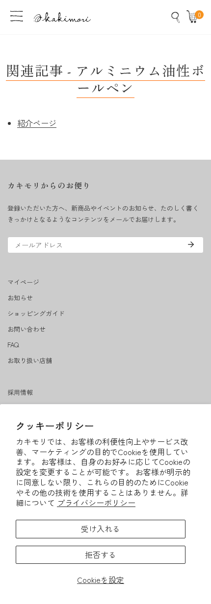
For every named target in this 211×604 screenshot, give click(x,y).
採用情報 (20, 392)
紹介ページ (36, 123)
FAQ (13, 344)
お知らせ (20, 297)
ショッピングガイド (36, 313)
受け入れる (100, 528)
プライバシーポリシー (96, 502)
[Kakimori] (62, 17)
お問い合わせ (26, 329)
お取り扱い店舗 (29, 360)
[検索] (175, 17)
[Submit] (191, 244)
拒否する (100, 554)
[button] (194, 17)
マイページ (23, 282)
